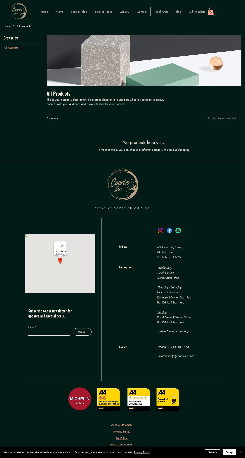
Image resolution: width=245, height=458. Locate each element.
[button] (211, 11)
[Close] (241, 452)
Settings (212, 452)
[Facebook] (169, 230)
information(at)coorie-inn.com (176, 356)
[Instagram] (160, 230)
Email (31, 327)
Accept (229, 452)
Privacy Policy (142, 452)
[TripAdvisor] (178, 230)
